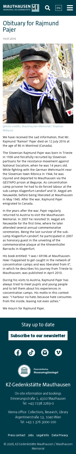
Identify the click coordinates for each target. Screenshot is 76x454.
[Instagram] (47, 352)
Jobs (31, 435)
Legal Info (43, 435)
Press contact (16, 435)
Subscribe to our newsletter (38, 335)
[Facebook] (20, 352)
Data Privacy (60, 435)
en (59, 8)
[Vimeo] (58, 352)
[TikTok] (34, 352)
